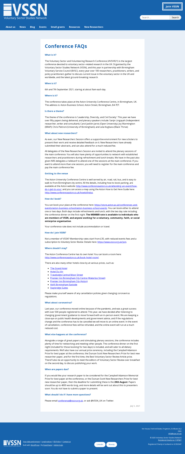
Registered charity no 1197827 (169, 440)
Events (42, 26)
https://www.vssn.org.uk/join (111, 241)
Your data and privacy (31, 441)
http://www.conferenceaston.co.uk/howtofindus (69, 192)
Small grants (58, 26)
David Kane (47, 445)
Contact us (67, 441)
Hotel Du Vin (56, 271)
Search (175, 17)
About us (10, 26)
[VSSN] (25, 18)
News (23, 26)
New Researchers (93, 26)
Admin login (58, 445)
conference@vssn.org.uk (70, 400)
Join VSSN (172, 6)
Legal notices (47, 441)
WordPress (35, 445)
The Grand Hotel (58, 268)
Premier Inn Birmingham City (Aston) (69, 281)
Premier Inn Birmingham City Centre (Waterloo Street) (77, 278)
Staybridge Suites (59, 287)
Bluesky (112, 444)
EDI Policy (57, 441)
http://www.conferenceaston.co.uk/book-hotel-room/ (72, 257)
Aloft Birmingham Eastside (63, 284)
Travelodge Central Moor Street (66, 274)
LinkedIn (100, 444)
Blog (32, 26)
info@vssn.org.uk (174, 433)
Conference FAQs (66, 46)
